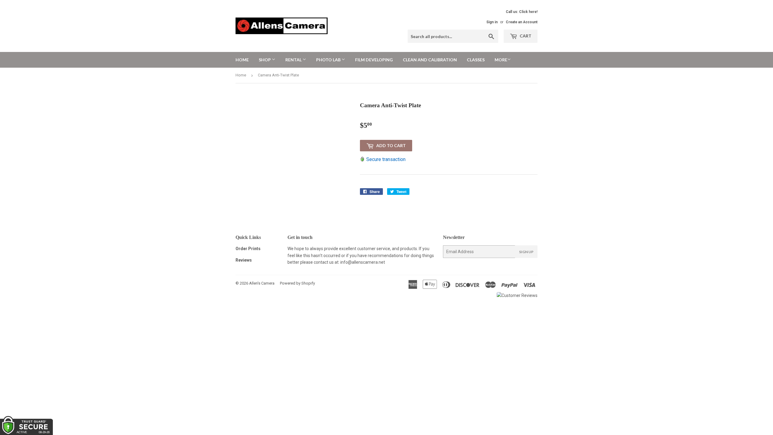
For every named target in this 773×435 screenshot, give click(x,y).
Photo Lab (329, 59)
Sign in (492, 22)
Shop (265, 59)
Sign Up (526, 252)
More (501, 59)
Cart (525, 35)
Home (242, 59)
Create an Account (521, 22)
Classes (476, 59)
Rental (294, 59)
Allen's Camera (261, 283)
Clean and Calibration (430, 59)
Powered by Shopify (297, 283)
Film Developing (374, 59)
